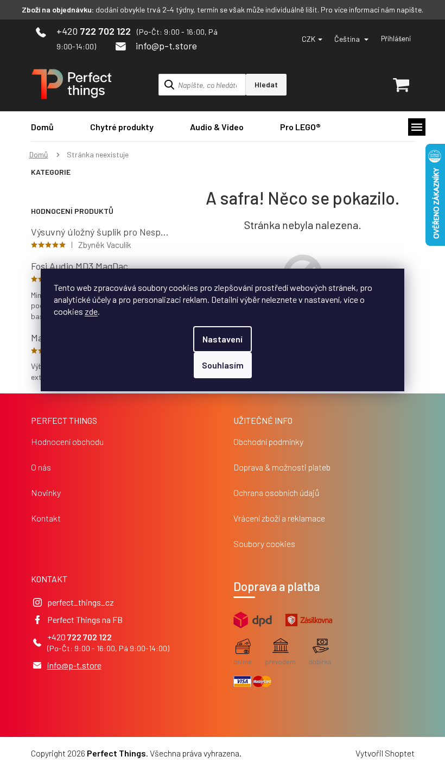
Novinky (46, 492)
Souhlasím (223, 365)
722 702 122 (89, 637)
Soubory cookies (264, 543)
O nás (41, 467)
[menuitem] (42, 127)
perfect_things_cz (80, 602)
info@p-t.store (74, 665)
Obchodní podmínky (268, 441)
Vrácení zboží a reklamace (279, 518)
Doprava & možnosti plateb (281, 467)
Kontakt (46, 518)
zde (91, 311)
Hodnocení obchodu (67, 441)
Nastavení (222, 339)
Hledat (266, 84)
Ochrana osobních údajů (276, 492)
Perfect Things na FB (85, 619)
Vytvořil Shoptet (385, 753)
